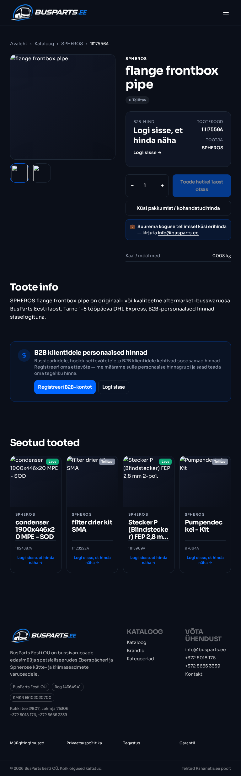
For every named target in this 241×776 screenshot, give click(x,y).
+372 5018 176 (23, 714)
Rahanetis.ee (208, 768)
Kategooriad (140, 659)
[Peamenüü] (226, 12)
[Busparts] (49, 12)
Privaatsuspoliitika (84, 743)
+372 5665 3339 (52, 714)
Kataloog (44, 43)
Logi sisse (113, 387)
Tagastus (131, 743)
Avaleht (18, 43)
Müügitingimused (27, 743)
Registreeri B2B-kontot (65, 387)
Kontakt (193, 674)
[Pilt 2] (41, 173)
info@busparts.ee (178, 233)
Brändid (136, 650)
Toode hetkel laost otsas (201, 185)
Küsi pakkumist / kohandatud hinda (178, 208)
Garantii (187, 743)
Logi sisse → (147, 152)
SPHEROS (72, 43)
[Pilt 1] (19, 173)
